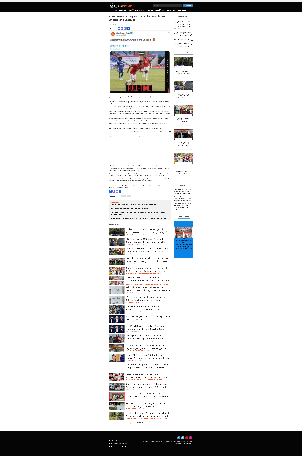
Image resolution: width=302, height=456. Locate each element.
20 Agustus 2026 (140, 234)
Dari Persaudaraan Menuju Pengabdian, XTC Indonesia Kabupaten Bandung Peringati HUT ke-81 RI (148, 232)
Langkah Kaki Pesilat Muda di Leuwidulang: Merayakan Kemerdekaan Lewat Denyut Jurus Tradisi (147, 251)
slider (192, 165)
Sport (187, 139)
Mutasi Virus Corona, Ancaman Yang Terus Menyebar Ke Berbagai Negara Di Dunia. (138, 218)
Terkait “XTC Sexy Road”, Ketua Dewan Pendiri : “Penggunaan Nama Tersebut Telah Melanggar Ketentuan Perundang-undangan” (148, 359)
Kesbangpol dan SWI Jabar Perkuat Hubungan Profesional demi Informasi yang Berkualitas (148, 280)
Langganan (188, 5)
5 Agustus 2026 (154, 341)
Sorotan (195, 165)
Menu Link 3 (176, 1)
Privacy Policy (184, 441)
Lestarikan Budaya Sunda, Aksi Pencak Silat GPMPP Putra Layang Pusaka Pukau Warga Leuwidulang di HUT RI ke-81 (147, 261)
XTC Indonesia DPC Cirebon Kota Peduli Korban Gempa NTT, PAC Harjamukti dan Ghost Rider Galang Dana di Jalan (146, 242)
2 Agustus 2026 (135, 370)
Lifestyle (143, 10)
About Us (145, 441)
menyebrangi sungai (131, 408)
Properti (137, 10)
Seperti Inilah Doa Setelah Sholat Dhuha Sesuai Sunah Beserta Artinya (184, 28)
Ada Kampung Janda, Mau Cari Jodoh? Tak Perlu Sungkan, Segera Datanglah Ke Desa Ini (185, 40)
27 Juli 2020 (113, 24)
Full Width (121, 1)
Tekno (169, 10)
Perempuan (157, 10)
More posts (140, 422)
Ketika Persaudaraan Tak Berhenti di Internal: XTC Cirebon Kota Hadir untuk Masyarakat (145, 309)
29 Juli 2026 (135, 389)
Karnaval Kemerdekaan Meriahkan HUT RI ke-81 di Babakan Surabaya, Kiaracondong (147, 269)
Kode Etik (157, 441)
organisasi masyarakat (132, 312)
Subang (128, 389)
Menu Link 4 (184, 1)
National (183, 67)
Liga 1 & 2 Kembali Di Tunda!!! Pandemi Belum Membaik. (129, 208)
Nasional (128, 24)
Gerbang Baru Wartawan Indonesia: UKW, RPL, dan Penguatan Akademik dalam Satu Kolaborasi (147, 377)
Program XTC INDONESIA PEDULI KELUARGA (137, 341)
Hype (125, 10)
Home (116, 10)
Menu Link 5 (190, 1)
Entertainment (182, 10)
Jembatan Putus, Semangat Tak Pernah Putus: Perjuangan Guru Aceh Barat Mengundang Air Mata (146, 406)
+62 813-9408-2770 (115, 440)
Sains (163, 10)
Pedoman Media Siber (170, 441)
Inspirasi (150, 10)
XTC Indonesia (129, 234)
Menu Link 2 (169, 1)
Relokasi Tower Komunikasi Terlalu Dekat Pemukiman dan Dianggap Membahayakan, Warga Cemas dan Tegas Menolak (148, 290)
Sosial (184, 167)
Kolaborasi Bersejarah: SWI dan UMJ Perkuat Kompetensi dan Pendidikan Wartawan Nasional (147, 367)
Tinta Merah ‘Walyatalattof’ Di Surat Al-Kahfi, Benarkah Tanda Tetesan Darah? (185, 22)
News (120, 10)
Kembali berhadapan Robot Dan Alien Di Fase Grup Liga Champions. (133, 204)
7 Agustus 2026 (130, 321)
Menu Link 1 (162, 1)
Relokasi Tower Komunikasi (133, 302)
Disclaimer (151, 441)
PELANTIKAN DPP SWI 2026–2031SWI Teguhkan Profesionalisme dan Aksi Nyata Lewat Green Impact (147, 396)
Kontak (111, 1)
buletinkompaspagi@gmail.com (119, 443)
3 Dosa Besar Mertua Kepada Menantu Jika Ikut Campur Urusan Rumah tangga (184, 45)
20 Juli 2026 (130, 399)
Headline (181, 165)
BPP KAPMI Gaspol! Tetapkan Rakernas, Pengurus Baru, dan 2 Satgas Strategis (145, 327)
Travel (174, 10)
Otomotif (130, 10)
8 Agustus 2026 (135, 292)
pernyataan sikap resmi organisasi (135, 350)
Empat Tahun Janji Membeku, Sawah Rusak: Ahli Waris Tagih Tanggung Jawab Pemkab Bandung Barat (148, 416)
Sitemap (115, 1)
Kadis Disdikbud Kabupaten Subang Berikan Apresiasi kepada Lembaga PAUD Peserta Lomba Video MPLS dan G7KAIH (147, 387)
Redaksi (178, 441)
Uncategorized (120, 24)
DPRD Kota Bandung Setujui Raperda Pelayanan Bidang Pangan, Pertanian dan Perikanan (183, 207)
